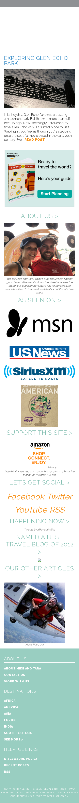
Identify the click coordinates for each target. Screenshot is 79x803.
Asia (7, 713)
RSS (56, 509)
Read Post (34, 140)
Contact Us (14, 675)
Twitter (59, 496)
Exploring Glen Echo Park (36, 60)
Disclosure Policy (21, 758)
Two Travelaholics (39, 23)
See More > (13, 739)
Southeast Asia (18, 733)
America (11, 707)
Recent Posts (16, 765)
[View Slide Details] (34, 641)
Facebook (25, 496)
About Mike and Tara (22, 668)
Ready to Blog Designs (62, 792)
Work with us (16, 681)
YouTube (31, 509)
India (8, 726)
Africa (10, 700)
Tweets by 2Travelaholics (39, 529)
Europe (10, 720)
